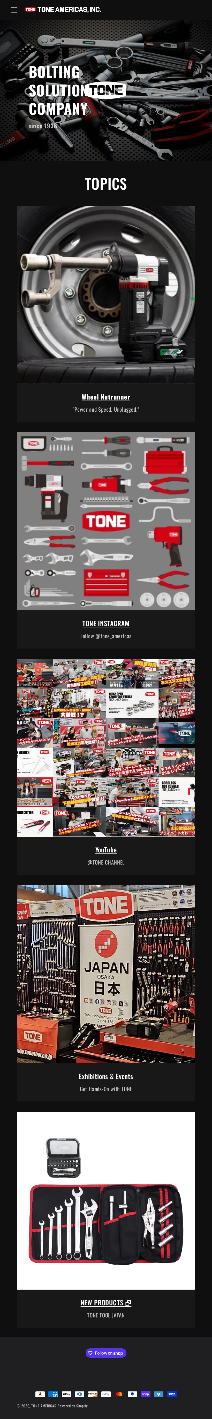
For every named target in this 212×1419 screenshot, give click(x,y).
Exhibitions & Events (106, 1076)
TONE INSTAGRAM (106, 623)
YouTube (106, 849)
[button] (14, 10)
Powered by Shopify (73, 1405)
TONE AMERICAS (43, 1405)
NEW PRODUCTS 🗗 (106, 1302)
